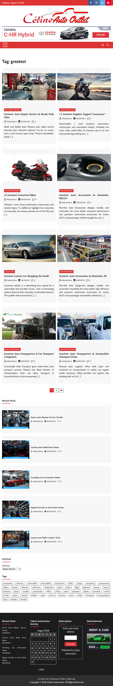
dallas (5, 587)
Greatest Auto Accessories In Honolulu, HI (83, 276)
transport (89, 595)
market (26, 591)
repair (15, 595)
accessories (7, 583)
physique (76, 591)
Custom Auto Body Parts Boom (45, 447)
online (57, 591)
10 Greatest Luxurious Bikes (20, 195)
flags (77, 587)
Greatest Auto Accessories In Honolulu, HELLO (84, 196)
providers (96, 591)
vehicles (13, 599)
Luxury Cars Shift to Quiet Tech (45, 537)
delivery (25, 587)
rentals (6, 595)
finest (68, 587)
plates (86, 591)
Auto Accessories (66, 190)
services (62, 595)
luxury (16, 591)
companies (90, 583)
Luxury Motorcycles (67, 110)
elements (36, 587)
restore (24, 595)
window (23, 599)
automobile (32, 583)
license (106, 587)
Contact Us (43, 679)
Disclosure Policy (58, 679)
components (104, 583)
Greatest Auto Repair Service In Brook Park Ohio (29, 115)
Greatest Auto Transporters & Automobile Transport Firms (84, 355)
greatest (86, 587)
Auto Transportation (12, 349)
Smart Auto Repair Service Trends (47, 417)
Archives (6, 565)
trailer (79, 595)
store (71, 595)
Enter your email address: (71, 641)
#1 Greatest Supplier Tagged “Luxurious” (82, 114)
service (52, 595)
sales (43, 595)
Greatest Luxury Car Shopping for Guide (26, 276)
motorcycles (37, 591)
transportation (103, 595)
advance (19, 583)
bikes (71, 583)
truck (5, 599)
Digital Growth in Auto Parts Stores (47, 507)
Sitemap (71, 679)
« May (41, 669)
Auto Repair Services (12, 110)
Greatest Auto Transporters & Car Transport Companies (29, 355)
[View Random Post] (103, 45)
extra (60, 587)
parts (66, 591)
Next (61, 390)
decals (14, 587)
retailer (34, 595)
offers (49, 591)
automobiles (46, 583)
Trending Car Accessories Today (45, 477)
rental (106, 591)
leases (96, 587)
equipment (49, 587)
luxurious (6, 591)
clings (79, 583)
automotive (59, 583)
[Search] (107, 45)
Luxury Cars (9, 271)
